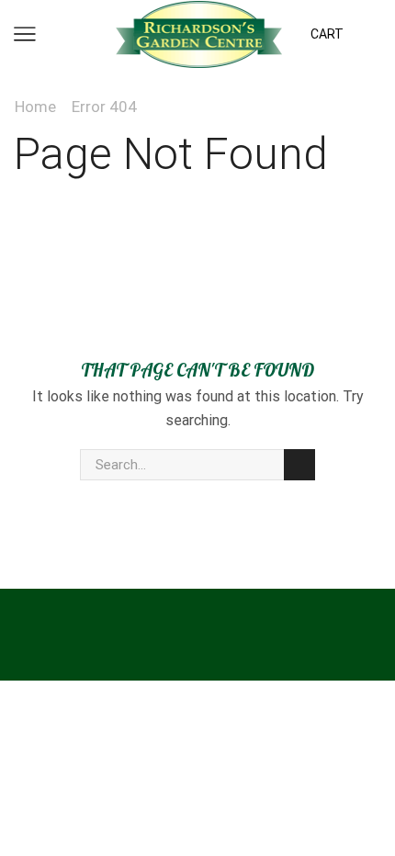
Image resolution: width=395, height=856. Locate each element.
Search (299, 464)
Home (35, 106)
